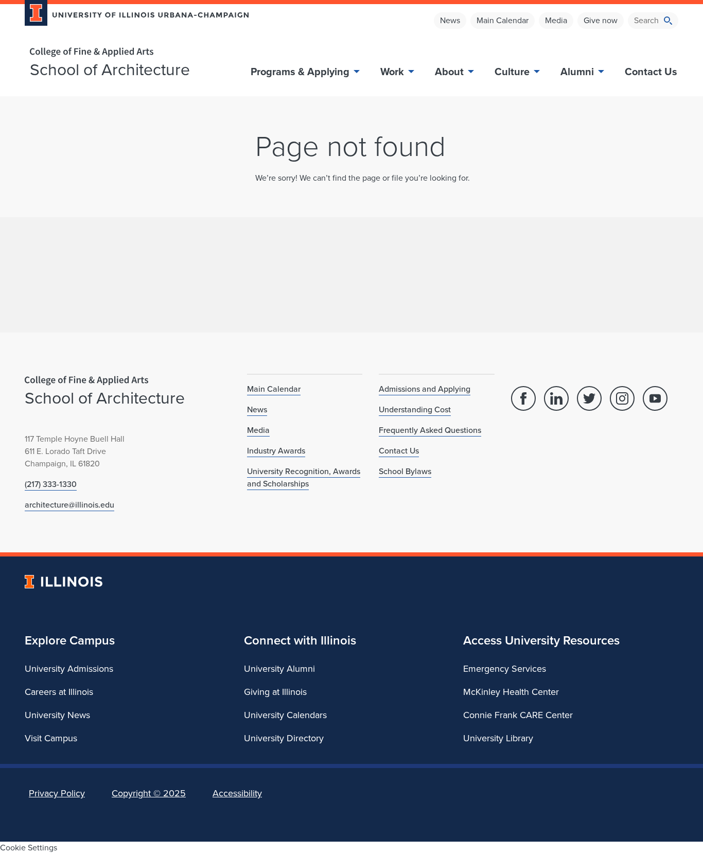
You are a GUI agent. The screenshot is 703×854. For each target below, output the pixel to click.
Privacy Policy (57, 793)
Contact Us (651, 71)
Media (556, 20)
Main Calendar (503, 20)
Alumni (577, 71)
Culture (512, 71)
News (450, 20)
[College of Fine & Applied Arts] (133, 52)
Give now (601, 20)
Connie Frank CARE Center (518, 715)
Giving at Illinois (275, 692)
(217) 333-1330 (51, 484)
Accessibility (237, 793)
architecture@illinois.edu (69, 505)
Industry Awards (276, 451)
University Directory (284, 738)
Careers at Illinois (59, 692)
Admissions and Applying (424, 389)
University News (57, 715)
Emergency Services (504, 668)
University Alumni (279, 668)
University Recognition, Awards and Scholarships (303, 477)
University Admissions (69, 668)
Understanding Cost (415, 409)
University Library (498, 738)
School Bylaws (405, 471)
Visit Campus (51, 738)
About (449, 71)
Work (392, 71)
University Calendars (285, 715)
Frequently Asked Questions (430, 430)
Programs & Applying (300, 71)
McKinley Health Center (511, 692)
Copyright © (149, 793)
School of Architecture (110, 69)
